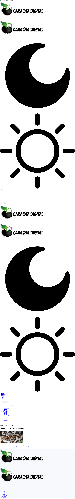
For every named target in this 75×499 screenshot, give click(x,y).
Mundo (1, 443)
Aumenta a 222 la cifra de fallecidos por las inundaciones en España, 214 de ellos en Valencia (21, 445)
